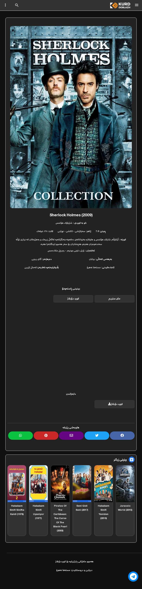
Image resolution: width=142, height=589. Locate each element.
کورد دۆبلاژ (73, 298)
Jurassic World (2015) (125, 508)
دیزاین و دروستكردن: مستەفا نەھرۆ (74, 570)
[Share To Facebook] (122, 435)
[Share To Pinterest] (46, 435)
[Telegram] (133, 576)
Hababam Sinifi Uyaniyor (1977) (38, 512)
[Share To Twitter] (96, 435)
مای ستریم (114, 298)
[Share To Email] (71, 435)
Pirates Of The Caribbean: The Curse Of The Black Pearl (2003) (60, 518)
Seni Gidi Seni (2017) (82, 508)
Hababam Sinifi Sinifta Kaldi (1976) (17, 510)
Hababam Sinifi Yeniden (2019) (103, 512)
